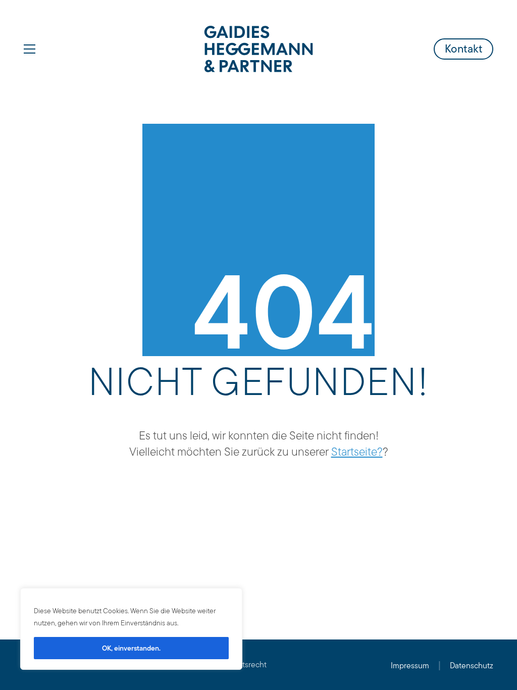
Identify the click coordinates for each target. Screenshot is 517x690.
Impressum (410, 665)
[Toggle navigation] (29, 49)
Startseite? (357, 451)
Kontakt (464, 48)
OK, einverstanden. (131, 648)
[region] (131, 629)
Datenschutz (471, 665)
